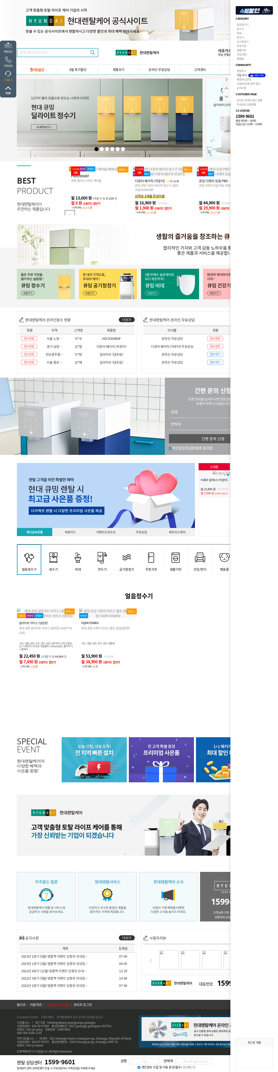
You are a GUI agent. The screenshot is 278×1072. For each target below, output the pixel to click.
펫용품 (240, 59)
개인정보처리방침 (57, 1004)
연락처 (176, 424)
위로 (8, 90)
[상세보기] (189, 1067)
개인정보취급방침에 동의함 (192, 448)
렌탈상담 (8, 51)
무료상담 (141, 532)
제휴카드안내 (244, 79)
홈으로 (21, 1004)
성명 (174, 411)
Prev (70, 215)
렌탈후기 (241, 71)
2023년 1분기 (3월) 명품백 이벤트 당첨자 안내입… (54, 963)
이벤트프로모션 (106, 532)
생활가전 (241, 50)
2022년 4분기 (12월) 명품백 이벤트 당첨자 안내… (54, 970)
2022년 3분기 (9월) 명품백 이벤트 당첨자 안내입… (54, 978)
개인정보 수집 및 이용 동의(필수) (161, 1067)
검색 (92, 53)
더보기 (126, 319)
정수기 (240, 29)
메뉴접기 (227, 79)
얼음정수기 (242, 24)
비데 (239, 33)
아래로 (227, 96)
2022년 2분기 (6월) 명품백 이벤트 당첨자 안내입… (54, 985)
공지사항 (241, 88)
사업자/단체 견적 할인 (248, 84)
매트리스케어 (177, 532)
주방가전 (241, 46)
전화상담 (8, 65)
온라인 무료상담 (159, 69)
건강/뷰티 (242, 54)
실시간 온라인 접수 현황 (249, 100)
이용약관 (36, 1004)
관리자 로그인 (82, 1004)
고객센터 (200, 69)
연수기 (240, 37)
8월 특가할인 (78, 69)
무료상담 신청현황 (246, 104)
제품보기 (119, 69)
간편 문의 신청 (213, 438)
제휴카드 (70, 532)
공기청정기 (242, 41)
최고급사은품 (34, 532)
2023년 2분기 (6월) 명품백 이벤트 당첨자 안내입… (54, 956)
